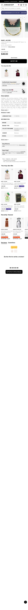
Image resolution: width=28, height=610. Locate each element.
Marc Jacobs (14, 158)
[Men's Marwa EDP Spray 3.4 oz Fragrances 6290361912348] (23, 219)
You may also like (6, 66)
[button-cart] (26, 5)
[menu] (2, 5)
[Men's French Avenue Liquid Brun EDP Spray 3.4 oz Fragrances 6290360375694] (11, 219)
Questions (11, 243)
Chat (9, 152)
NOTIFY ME (14, 61)
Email (6, 152)
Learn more (4, 85)
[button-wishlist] (23, 5)
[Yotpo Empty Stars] (4, 46)
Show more (4, 110)
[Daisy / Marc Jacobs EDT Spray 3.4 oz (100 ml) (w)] (25, 192)
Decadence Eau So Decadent (9, 160)
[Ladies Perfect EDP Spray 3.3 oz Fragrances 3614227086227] (12, 170)
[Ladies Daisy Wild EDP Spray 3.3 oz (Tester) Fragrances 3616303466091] (12, 192)
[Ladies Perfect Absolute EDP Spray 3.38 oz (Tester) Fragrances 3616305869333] (25, 170)
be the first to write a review (14, 271)
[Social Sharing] (21, 17)
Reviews (4, 243)
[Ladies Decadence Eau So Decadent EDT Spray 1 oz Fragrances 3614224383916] (24, 17)
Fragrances (8, 158)
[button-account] (21, 5)
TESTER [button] (22, 186)
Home (3, 158)
